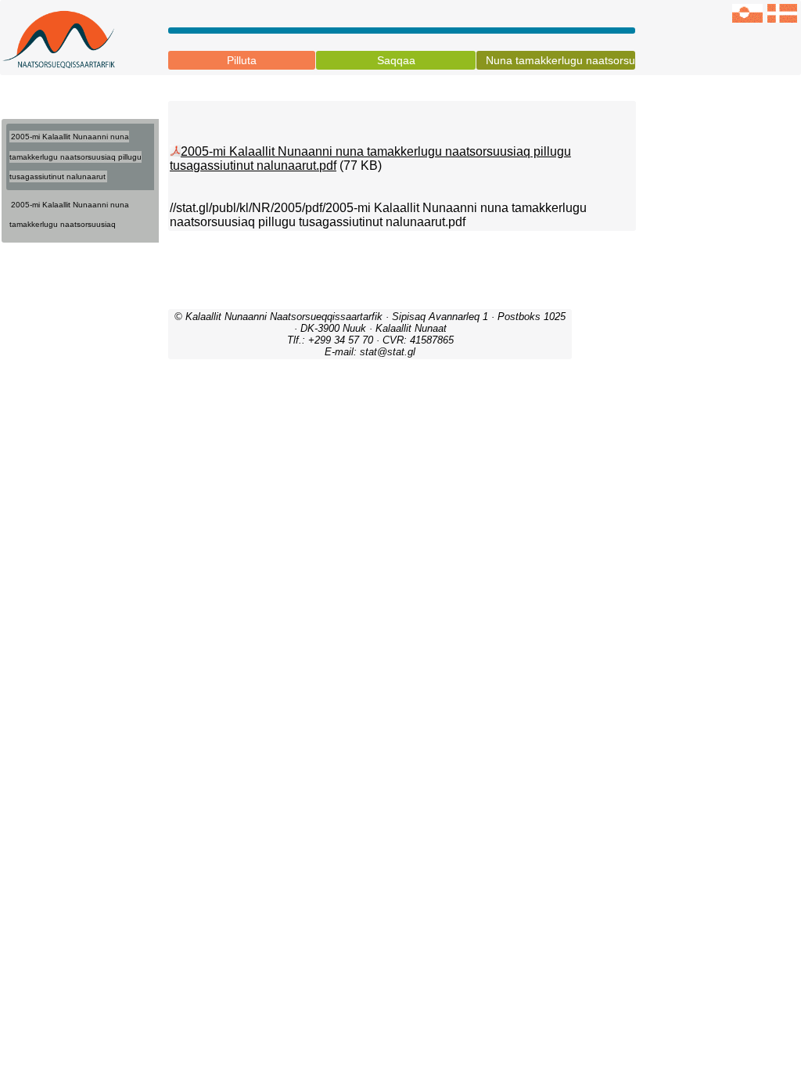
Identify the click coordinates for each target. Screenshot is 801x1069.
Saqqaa (396, 60)
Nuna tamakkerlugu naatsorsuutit (560, 60)
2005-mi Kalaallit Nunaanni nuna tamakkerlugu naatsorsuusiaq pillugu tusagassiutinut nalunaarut (75, 156)
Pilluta (242, 60)
